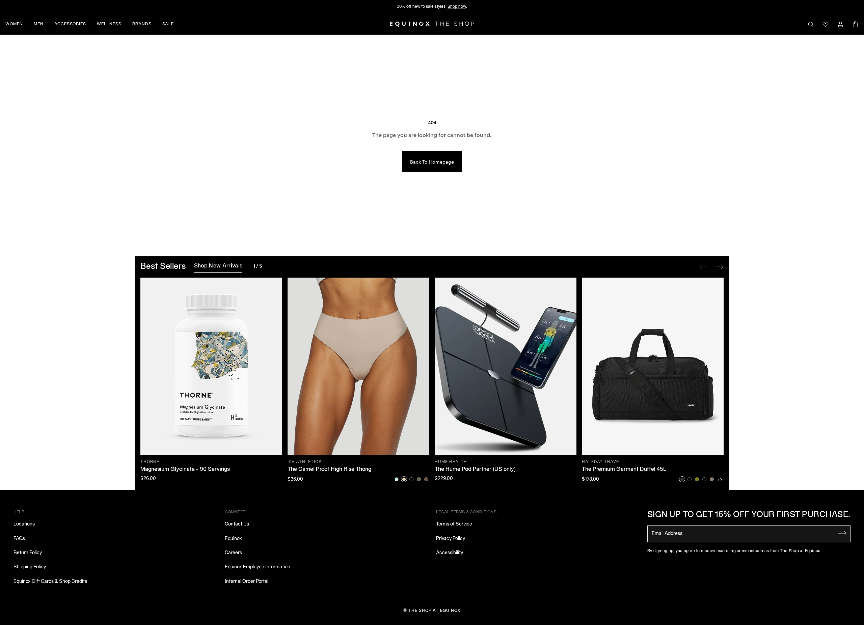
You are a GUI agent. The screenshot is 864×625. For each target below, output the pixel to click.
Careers (233, 553)
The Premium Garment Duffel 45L (624, 469)
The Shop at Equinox (434, 611)
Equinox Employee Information (257, 567)
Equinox (233, 539)
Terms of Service (454, 524)
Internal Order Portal (246, 581)
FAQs (19, 539)
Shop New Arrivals (218, 266)
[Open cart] (855, 24)
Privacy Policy (450, 539)
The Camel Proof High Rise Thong (329, 469)
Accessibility (449, 553)
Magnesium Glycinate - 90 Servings (185, 469)
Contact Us (237, 524)
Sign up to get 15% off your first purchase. (748, 515)
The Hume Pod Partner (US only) (475, 469)
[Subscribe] (842, 533)
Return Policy (28, 553)
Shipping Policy (30, 567)
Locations (24, 524)
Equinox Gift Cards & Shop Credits (50, 581)
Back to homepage (432, 161)
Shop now (457, 6)
